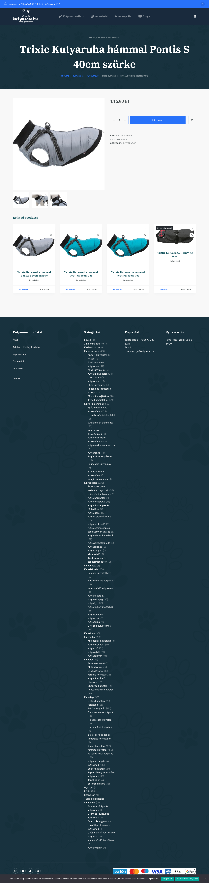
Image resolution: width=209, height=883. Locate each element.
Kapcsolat (18, 368)
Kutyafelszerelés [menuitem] (72, 16)
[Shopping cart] (195, 16)
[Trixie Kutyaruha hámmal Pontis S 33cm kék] (128, 245)
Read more (186, 289)
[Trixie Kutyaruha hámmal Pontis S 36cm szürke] (34, 245)
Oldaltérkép (19, 361)
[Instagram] (23, 871)
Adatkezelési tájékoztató (26, 347)
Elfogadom (167, 878)
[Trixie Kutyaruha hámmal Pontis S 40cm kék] (81, 245)
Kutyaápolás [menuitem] (124, 16)
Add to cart (158, 120)
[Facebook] (15, 871)
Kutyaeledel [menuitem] (101, 16)
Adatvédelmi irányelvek (187, 878)
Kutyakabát (114, 38)
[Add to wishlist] (192, 120)
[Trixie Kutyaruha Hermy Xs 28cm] (175, 236)
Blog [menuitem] (145, 16)
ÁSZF (15, 339)
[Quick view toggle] (51, 235)
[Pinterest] (38, 871)
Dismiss (202, 4)
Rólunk (16, 378)
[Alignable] (30, 871)
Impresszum (19, 354)
